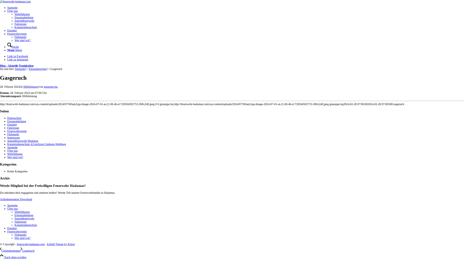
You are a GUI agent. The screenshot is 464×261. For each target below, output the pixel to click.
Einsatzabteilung (16, 121)
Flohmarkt (13, 134)
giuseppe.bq (51, 86)
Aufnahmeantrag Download (16, 199)
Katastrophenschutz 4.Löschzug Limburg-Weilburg (36, 144)
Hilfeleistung (30, 86)
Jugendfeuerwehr (24, 218)
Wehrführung (14, 154)
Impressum (13, 137)
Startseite (12, 147)
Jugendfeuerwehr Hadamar (22, 140)
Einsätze (12, 124)
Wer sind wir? (15, 157)
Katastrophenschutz (25, 225)
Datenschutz (14, 118)
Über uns (12, 150)
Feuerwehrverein (17, 131)
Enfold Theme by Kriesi (61, 244)
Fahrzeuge (13, 127)
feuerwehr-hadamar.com (31, 244)
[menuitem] (235, 7)
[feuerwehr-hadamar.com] (15, 1)
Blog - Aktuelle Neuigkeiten (17, 65)
